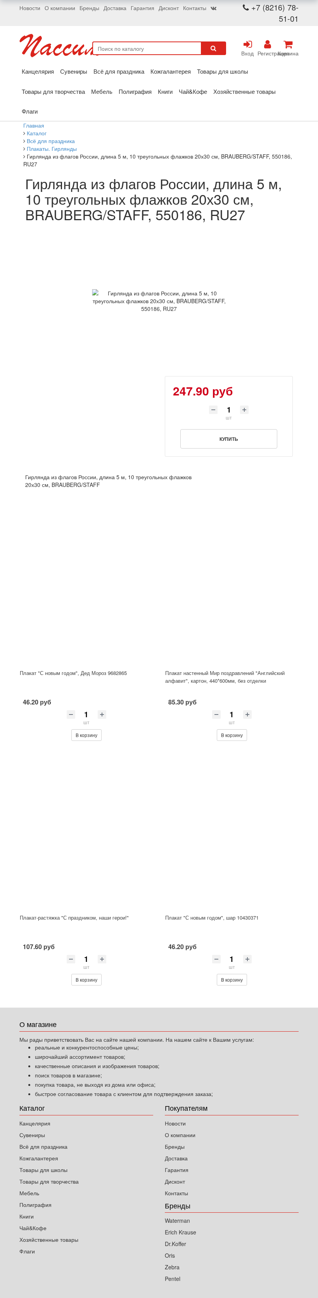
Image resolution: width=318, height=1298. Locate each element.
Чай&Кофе (193, 91)
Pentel (172, 1278)
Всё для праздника (118, 71)
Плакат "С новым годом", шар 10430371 (212, 917)
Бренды (89, 8)
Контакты (194, 8)
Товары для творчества (53, 91)
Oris (170, 1255)
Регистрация (268, 53)
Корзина (288, 53)
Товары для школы (222, 71)
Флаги (30, 111)
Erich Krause (180, 1232)
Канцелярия (38, 71)
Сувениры (73, 71)
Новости (29, 8)
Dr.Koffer (175, 1244)
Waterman (177, 1220)
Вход (247, 53)
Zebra (172, 1267)
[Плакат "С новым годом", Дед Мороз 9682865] (86, 586)
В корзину (86, 735)
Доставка (115, 8)
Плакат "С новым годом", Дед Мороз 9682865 (73, 673)
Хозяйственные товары (244, 91)
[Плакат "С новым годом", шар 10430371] (231, 830)
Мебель (101, 91)
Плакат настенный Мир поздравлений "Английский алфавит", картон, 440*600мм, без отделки (225, 677)
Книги (165, 91)
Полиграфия (135, 91)
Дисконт (169, 8)
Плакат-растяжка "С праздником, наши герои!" (74, 917)
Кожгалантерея (170, 71)
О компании (60, 8)
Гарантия (142, 8)
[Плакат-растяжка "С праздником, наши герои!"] (86, 830)
